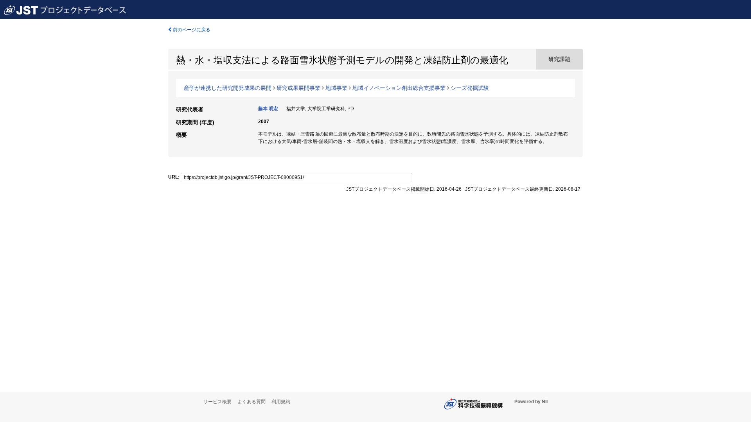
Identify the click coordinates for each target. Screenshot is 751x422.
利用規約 (280, 401)
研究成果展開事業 (298, 88)
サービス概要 (217, 401)
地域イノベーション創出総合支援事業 (399, 88)
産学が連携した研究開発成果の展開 (227, 88)
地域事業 (336, 88)
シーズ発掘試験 (470, 88)
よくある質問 (251, 401)
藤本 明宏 (268, 108)
